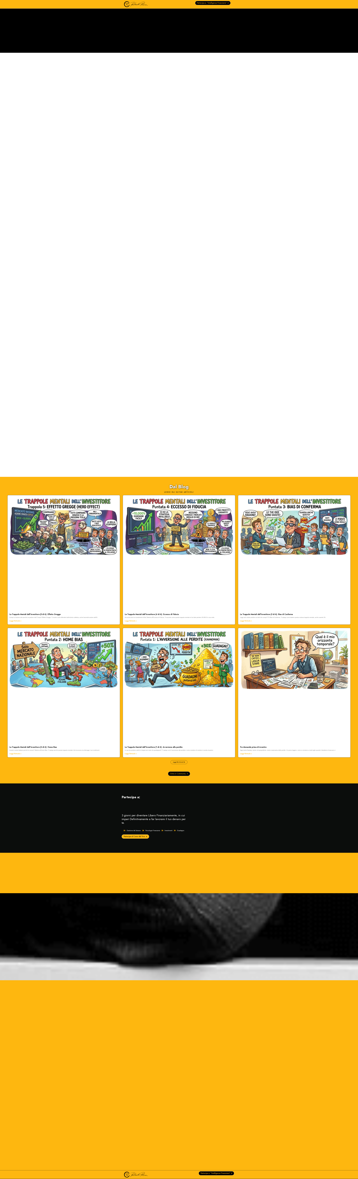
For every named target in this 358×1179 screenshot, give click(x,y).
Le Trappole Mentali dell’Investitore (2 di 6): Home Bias (33, 747)
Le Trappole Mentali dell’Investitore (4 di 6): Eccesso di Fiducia (152, 614)
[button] (179, 762)
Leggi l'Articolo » (15, 621)
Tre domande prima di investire (253, 747)
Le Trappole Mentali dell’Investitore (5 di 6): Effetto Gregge (35, 614)
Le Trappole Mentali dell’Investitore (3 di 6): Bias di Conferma (266, 614)
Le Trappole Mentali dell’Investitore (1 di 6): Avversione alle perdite (153, 747)
